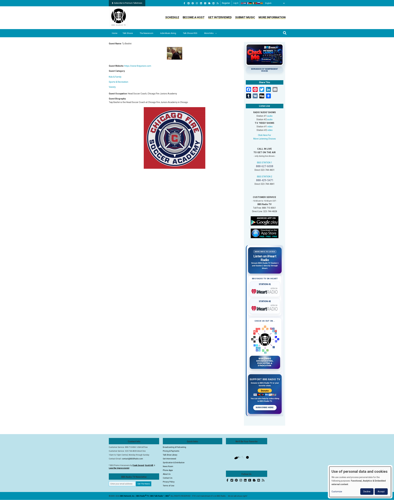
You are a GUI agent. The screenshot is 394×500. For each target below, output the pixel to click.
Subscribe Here (265, 407)
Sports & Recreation (118, 82)
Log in (235, 3)
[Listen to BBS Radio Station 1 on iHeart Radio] (265, 291)
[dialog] (360, 482)
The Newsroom (146, 33)
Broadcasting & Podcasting (174, 447)
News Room (168, 466)
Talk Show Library (170, 455)
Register (226, 3)
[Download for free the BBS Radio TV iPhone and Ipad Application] (264, 233)
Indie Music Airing (168, 33)
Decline (366, 491)
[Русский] (258, 3)
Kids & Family (115, 77)
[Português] (256, 3)
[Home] (119, 17)
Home (114, 33)
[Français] (247, 3)
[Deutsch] (250, 3)
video (270, 126)
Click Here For (264, 135)
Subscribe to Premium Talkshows (128, 3)
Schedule (172, 17)
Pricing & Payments (171, 451)
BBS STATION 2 (264, 176)
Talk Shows (128, 33)
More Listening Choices (264, 138)
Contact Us (167, 478)
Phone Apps (168, 470)
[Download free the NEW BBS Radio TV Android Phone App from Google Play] (264, 220)
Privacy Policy (169, 482)
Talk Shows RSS (190, 33)
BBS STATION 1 (264, 162)
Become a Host (194, 17)
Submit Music (245, 17)
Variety (112, 87)
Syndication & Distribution (174, 463)
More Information (272, 17)
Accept (381, 491)
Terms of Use (168, 486)
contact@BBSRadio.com (132, 459)
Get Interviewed (220, 17)
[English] (242, 3)
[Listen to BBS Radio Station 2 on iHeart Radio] (265, 308)
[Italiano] (253, 3)
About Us (167, 474)
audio (270, 116)
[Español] (261, 3)
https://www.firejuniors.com (137, 66)
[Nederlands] (245, 3)
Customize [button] (337, 491)
